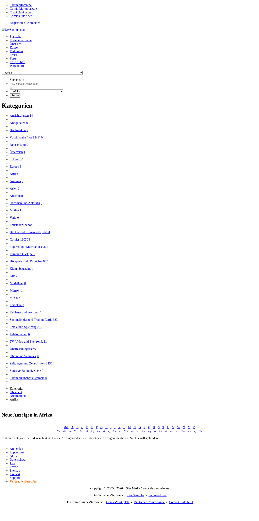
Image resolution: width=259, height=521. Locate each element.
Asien (13, 188)
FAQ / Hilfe (17, 62)
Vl (120, 431)
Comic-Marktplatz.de (23, 8)
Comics (14, 239)
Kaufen (14, 47)
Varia (13, 217)
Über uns (15, 44)
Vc (69, 431)
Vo (137, 431)
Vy (195, 431)
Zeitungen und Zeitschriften (27, 363)
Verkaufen (16, 51)
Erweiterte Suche (21, 40)
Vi (104, 431)
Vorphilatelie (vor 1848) (25, 137)
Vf (86, 431)
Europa (14, 166)
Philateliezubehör (21, 225)
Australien (16, 195)
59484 (46, 232)
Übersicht (16, 392)
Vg (92, 431)
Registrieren (17, 23)
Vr (155, 431)
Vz (200, 431)
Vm (126, 431)
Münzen (15, 290)
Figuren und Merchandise (26, 246)
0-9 (66, 427)
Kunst (13, 276)
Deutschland (18, 144)
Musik (14, 297)
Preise (13, 54)
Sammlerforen (158, 495)
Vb (64, 431)
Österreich (16, 152)
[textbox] (28, 84)
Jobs (12, 463)
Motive (14, 210)
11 (45, 341)
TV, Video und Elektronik (26, 341)
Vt (166, 431)
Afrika (14, 174)
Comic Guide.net (21, 16)
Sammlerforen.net (21, 5)
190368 (25, 239)
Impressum (17, 452)
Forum (14, 58)
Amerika (15, 181)
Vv (176, 431)
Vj (109, 431)
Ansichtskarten (19, 115)
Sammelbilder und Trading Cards (31, 319)
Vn (132, 431)
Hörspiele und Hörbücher (26, 261)
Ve (81, 431)
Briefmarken (18, 130)
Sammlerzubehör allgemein (27, 378)
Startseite (15, 36)
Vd (75, 431)
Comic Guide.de (20, 12)
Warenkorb (17, 65)
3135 (49, 363)
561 (32, 254)
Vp (143, 431)
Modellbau (16, 283)
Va (58, 431)
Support (15, 477)
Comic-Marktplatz (118, 502)
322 (45, 246)
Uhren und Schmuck (23, 356)
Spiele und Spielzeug (23, 327)
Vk (114, 431)
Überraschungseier (22, 349)
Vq (149, 431)
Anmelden (33, 23)
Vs (160, 431)
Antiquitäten (17, 123)
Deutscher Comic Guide (149, 502)
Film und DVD (19, 254)
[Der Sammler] (13, 29)
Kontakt (15, 474)
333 (55, 319)
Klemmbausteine (20, 268)
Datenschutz (17, 459)
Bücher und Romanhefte (25, 232)
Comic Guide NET (181, 502)
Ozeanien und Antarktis (25, 203)
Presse (14, 467)
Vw (183, 431)
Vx (189, 431)
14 (31, 115)
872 (39, 327)
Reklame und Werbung (24, 312)
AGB (13, 456)
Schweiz (15, 159)
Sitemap (15, 470)
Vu (171, 431)
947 (45, 261)
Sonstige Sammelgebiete (25, 370)
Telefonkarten (18, 334)
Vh (98, 431)
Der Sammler (135, 495)
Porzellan (16, 305)
